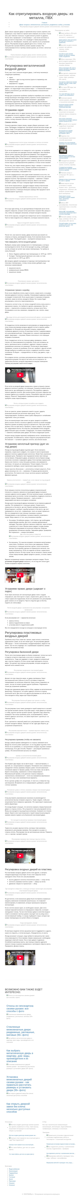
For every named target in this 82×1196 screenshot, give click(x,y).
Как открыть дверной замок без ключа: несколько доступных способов (18, 1107)
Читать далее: (11, 1001)
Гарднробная (13, 1173)
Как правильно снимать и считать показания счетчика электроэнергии (67, 156)
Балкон (11, 1175)
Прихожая (12, 1181)
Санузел (11, 1183)
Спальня (12, 1185)
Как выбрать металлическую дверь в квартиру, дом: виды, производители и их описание (19, 1056)
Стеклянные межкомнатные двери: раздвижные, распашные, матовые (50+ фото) (20, 1030)
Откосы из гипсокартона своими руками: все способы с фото (19, 1008)
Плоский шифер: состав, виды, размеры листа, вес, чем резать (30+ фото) (67, 224)
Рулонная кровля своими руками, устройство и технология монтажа (66, 106)
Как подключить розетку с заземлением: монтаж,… (60, 1153)
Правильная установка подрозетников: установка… (61, 1144)
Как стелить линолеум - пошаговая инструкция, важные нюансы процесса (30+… (68, 120)
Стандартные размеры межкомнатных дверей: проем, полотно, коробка (67, 168)
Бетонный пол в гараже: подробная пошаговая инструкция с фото (66, 132)
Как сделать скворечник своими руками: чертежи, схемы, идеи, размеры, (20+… (68, 83)
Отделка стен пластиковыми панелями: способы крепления (68, 143)
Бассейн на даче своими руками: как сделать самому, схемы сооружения (67, 55)
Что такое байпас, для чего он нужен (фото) (21, 1154)
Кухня (11, 1179)
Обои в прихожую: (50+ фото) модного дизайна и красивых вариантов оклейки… (67, 69)
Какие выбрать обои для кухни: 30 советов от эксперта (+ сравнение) (68, 41)
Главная (44, 23)
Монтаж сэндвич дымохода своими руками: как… (23, 1135)
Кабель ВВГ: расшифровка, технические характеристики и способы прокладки (67, 213)
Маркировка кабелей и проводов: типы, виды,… (60, 1162)
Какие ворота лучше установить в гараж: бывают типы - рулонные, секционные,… (67, 198)
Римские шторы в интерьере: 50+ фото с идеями (67, 179)
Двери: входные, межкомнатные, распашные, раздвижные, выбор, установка (44, 25)
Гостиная (12, 1177)
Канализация (13, 1171)
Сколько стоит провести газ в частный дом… (21, 1144)
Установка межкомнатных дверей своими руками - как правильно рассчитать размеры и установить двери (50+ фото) (19, 1083)
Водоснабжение (14, 1169)
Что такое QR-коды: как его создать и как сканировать (66, 94)
